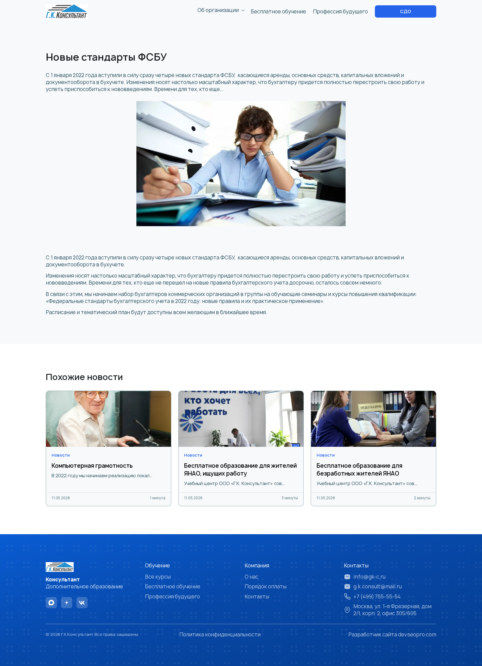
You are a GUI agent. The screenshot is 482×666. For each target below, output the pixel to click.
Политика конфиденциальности (220, 634)
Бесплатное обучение (278, 11)
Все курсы (158, 576)
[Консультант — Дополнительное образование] (67, 11)
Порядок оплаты (265, 586)
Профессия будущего (340, 11)
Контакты (257, 596)
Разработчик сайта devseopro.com (392, 634)
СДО (405, 11)
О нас (251, 576)
